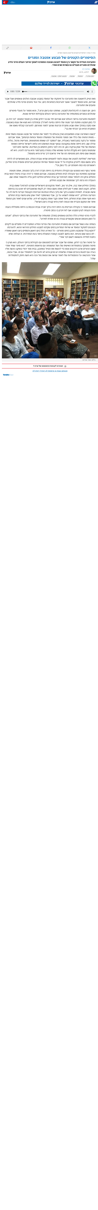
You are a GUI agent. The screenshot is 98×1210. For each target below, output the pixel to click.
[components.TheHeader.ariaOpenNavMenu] (82, 2)
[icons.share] (4, 2)
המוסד (78, 76)
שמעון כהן (84, 69)
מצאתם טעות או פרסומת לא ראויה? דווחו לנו (48, 371)
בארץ (86, 53)
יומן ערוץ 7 (88, 76)
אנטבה (70, 76)
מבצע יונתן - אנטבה (57, 76)
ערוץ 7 (92, 53)
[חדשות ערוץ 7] (49, 2)
